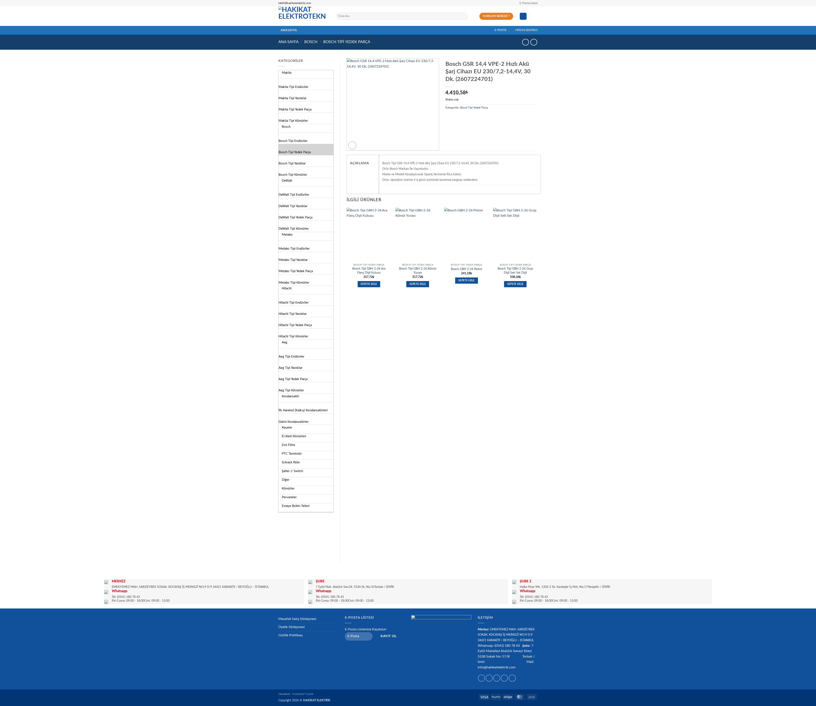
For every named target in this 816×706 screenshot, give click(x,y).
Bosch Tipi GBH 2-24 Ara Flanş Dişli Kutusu (368, 270)
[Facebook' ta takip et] (481, 678)
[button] (527, 3)
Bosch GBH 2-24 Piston (466, 269)
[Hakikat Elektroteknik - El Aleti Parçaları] (304, 16)
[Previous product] (533, 42)
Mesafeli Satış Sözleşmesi (297, 619)
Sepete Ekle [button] (369, 284)
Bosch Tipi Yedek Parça (346, 42)
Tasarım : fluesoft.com (295, 694)
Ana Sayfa (288, 42)
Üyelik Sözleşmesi (291, 627)
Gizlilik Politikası (290, 635)
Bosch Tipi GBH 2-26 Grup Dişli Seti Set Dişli (515, 270)
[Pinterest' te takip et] (512, 678)
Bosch (310, 42)
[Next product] (525, 42)
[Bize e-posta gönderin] (504, 678)
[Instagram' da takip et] (489, 678)
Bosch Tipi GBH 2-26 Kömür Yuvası (417, 270)
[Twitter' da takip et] (496, 678)
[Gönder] (463, 16)
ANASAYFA (289, 30)
